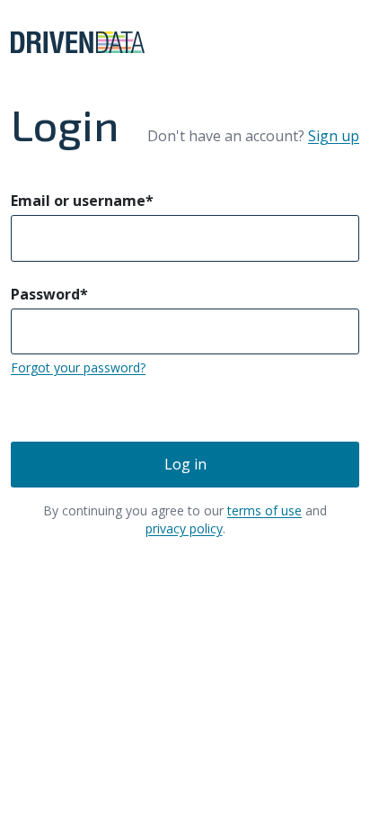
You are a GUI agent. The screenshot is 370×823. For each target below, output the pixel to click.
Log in (185, 464)
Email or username (82, 200)
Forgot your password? (78, 367)
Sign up (333, 136)
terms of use (264, 510)
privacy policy (184, 528)
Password (49, 294)
